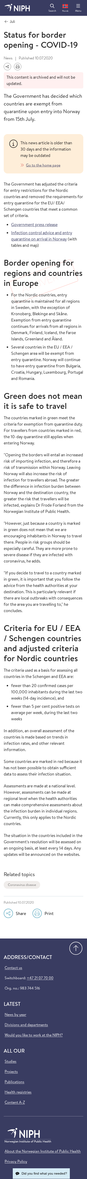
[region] (49, 154)
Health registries (18, 1091)
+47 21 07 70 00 (40, 977)
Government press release (34, 224)
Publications (14, 1081)
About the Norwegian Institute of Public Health (43, 1151)
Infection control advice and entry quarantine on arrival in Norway (41, 236)
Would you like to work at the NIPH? (34, 1034)
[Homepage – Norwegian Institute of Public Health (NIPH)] (17, 8)
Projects (11, 1071)
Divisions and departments (26, 1024)
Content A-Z (15, 1102)
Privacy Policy (16, 1161)
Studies (10, 1061)
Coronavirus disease (22, 884)
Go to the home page (43, 165)
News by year (15, 1014)
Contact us (13, 967)
